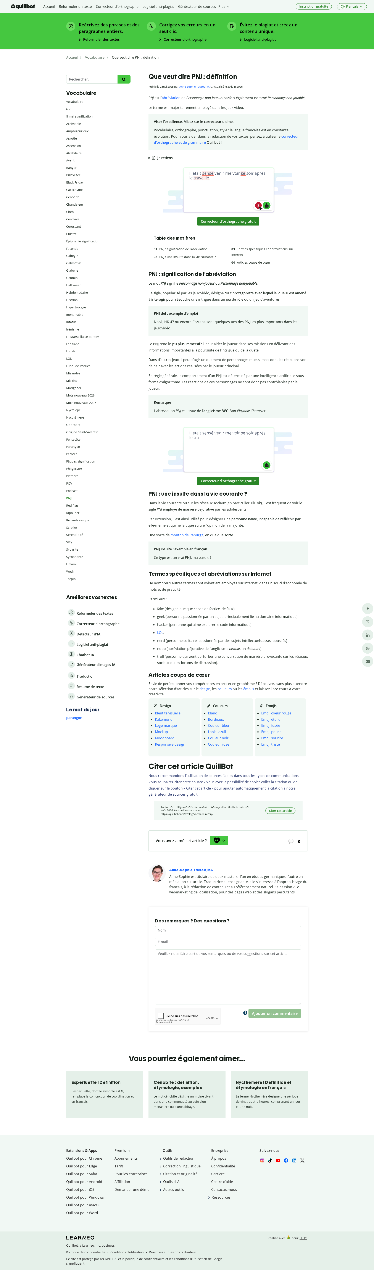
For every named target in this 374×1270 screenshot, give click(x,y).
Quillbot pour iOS (80, 1189)
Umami (71, 564)
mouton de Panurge (187, 535)
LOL (160, 632)
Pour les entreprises (131, 1174)
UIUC (303, 1238)
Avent (70, 160)
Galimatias (74, 263)
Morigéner (73, 388)
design (205, 689)
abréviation (171, 97)
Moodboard (164, 738)
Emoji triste (270, 744)
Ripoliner (72, 513)
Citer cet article (280, 811)
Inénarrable (74, 315)
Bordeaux (216, 719)
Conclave (72, 219)
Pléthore (72, 476)
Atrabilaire (74, 153)
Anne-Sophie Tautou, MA (195, 87)
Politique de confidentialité (85, 1252)
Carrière (218, 1174)
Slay (69, 542)
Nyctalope (73, 410)
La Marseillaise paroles (83, 337)
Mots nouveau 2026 (80, 395)
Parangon (73, 447)
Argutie (71, 138)
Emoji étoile (270, 719)
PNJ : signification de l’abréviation (183, 249)
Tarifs (119, 1166)
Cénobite (72, 197)
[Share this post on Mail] (367, 661)
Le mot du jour (83, 709)
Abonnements (126, 1158)
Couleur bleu (218, 725)
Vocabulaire (74, 102)
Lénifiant (72, 344)
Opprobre (73, 425)
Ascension (73, 146)
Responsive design (170, 744)
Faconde (72, 249)
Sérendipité (74, 535)
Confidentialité (223, 1166)
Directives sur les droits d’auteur (172, 1252)
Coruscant (73, 226)
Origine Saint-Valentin (82, 432)
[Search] (124, 79)
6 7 (68, 109)
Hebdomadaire (77, 292)
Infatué (71, 322)
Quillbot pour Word (82, 1212)
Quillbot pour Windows (85, 1197)
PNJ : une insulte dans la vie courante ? (187, 257)
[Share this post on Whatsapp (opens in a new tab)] (367, 648)
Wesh (70, 571)
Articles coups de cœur (253, 262)
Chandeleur (74, 204)
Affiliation (122, 1181)
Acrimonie (73, 124)
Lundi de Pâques (78, 366)
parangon (74, 717)
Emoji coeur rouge (276, 713)
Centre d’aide (222, 1181)
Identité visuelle (168, 713)
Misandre (73, 373)
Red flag (72, 505)
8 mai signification (79, 116)
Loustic (71, 351)
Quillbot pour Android (84, 1181)
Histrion (72, 300)
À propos (218, 1158)
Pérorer (71, 454)
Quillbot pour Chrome (84, 1158)
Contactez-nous (224, 1189)
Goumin (72, 278)
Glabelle (72, 270)
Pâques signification (80, 461)
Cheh (70, 212)
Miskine (71, 381)
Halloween (73, 285)
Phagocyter (74, 469)
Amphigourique (77, 131)
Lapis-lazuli (217, 731)
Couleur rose (218, 744)
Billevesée (73, 175)
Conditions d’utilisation (127, 1252)
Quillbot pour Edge (81, 1166)
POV (69, 483)
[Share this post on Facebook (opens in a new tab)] (367, 608)
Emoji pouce (271, 731)
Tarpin (71, 579)
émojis (248, 689)
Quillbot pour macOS (83, 1205)
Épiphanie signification (82, 241)
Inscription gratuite (313, 6)
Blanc (212, 713)
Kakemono (163, 719)
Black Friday (75, 182)
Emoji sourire (272, 738)
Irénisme (72, 329)
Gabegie (72, 256)
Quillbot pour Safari (82, 1174)
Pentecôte (73, 439)
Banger (71, 168)
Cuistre (71, 234)
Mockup (161, 731)
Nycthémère (75, 417)
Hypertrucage (76, 307)
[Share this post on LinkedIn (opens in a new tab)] (367, 635)
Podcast (71, 491)
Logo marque (166, 725)
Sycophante (74, 557)
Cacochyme (74, 190)
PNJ (69, 498)
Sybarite (72, 549)
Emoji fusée (270, 725)
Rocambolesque (77, 520)
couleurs (225, 689)
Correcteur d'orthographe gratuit (228, 221)
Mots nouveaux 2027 (81, 403)
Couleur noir (218, 738)
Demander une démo (132, 1189)
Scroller (71, 527)
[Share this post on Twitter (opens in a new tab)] (367, 621)
